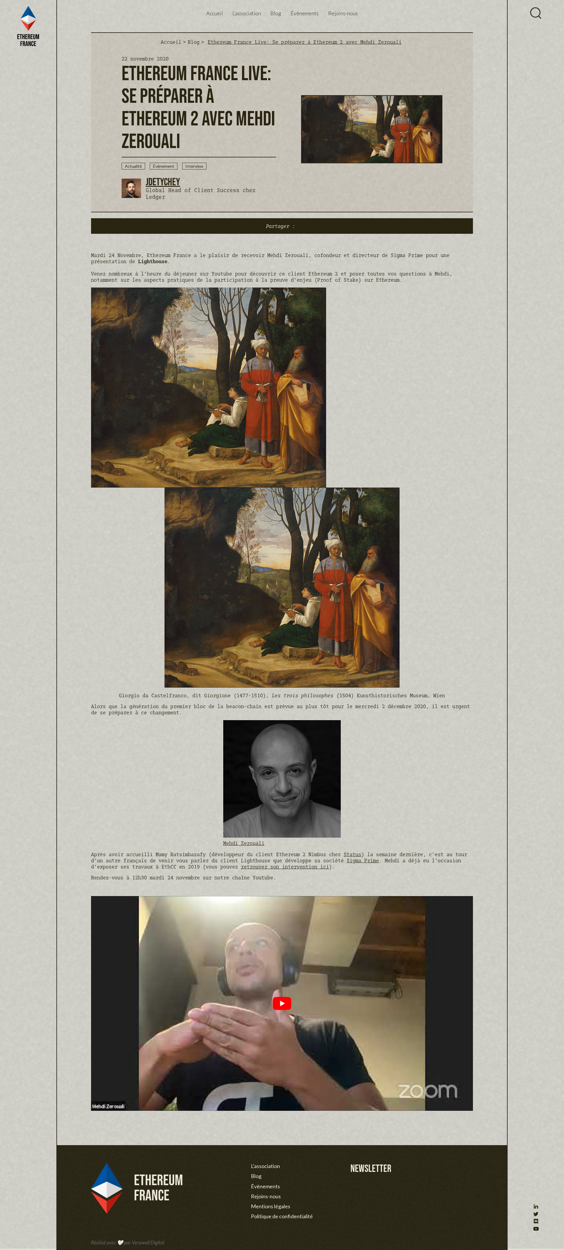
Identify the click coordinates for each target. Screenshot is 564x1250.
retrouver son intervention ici (285, 866)
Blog (275, 13)
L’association (246, 13)
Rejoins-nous (343, 13)
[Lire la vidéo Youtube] (282, 1003)
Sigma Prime (363, 860)
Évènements (305, 13)
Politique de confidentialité (282, 1216)
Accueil (214, 13)
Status (352, 854)
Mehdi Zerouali (243, 843)
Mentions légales (270, 1206)
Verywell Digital (148, 1242)
